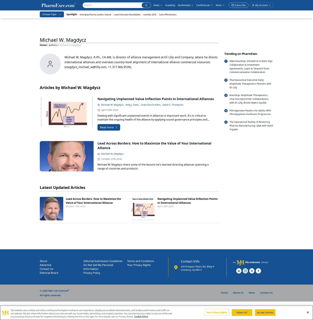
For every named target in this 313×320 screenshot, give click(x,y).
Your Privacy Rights (139, 265)
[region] (156, 312)
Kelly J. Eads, (132, 104)
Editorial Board (49, 273)
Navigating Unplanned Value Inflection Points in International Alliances (187, 201)
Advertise (45, 265)
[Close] (307, 312)
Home (43, 45)
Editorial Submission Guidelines (102, 261)
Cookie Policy (141, 316)
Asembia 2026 (149, 14)
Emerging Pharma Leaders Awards (95, 14)
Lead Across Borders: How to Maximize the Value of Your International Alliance (93, 201)
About (43, 261)
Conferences (203, 5)
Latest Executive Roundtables (127, 14)
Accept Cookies (265, 312)
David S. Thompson (172, 104)
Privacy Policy (91, 273)
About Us (238, 292)
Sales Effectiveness (168, 14)
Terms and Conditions (140, 261)
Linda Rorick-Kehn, (151, 104)
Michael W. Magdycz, (112, 104)
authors (53, 45)
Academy (170, 5)
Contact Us (46, 269)
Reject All (242, 312)
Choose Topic (49, 14)
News (156, 5)
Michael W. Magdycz (112, 153)
